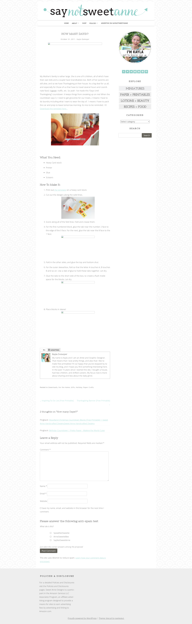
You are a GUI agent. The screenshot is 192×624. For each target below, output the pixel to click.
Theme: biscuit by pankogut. (111, 618)
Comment (45, 449)
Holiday (79, 387)
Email (43, 493)
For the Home (64, 387)
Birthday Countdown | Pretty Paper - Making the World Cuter (77, 430)
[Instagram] (146, 71)
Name (43, 486)
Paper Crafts (88, 387)
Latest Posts (54, 350)
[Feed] (123, 71)
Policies (92, 23)
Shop (84, 23)
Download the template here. (54, 108)
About (74, 23)
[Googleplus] (138, 71)
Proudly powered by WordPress (82, 618)
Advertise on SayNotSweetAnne (114, 23)
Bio (44, 350)
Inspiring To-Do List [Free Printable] (57, 400)
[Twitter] (131, 71)
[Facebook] (135, 71)
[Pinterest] (142, 71)
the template (60, 190)
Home (66, 23)
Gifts (73, 387)
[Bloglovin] (127, 71)
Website (43, 501)
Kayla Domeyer (83, 39)
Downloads (53, 387)
